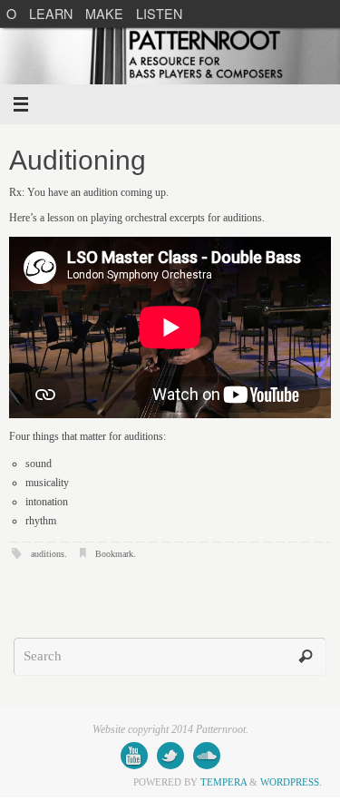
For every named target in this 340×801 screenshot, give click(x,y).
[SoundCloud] (206, 755)
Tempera (223, 782)
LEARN (51, 13)
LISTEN (159, 13)
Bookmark (114, 554)
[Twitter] (170, 755)
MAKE (104, 13)
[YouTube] (134, 755)
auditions (47, 554)
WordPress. (291, 782)
